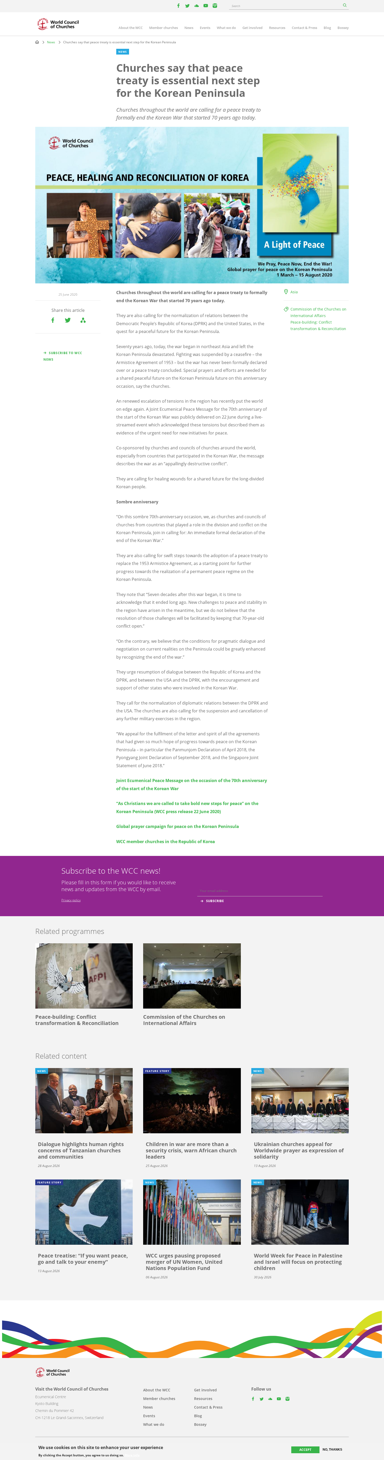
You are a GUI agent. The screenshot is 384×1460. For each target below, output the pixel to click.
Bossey (343, 27)
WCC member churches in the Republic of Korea (165, 841)
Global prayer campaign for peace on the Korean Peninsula (177, 826)
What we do (226, 27)
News (188, 27)
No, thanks (332, 1449)
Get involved (252, 27)
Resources (277, 27)
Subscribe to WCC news (62, 356)
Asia (294, 291)
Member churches (163, 27)
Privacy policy (71, 900)
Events (205, 27)
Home (37, 42)
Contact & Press (304, 27)
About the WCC (131, 27)
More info (132, 1455)
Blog (327, 27)
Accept (305, 1449)
